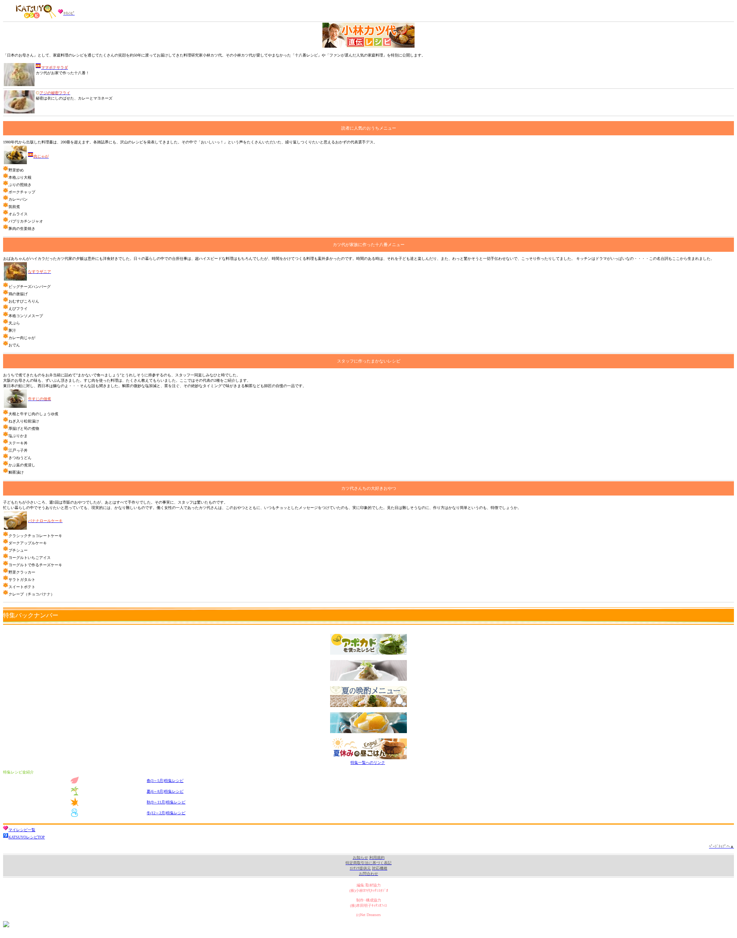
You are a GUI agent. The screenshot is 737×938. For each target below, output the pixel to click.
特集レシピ (165, 780)
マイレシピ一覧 (21, 830)
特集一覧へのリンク (367, 762)
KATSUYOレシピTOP (26, 837)
